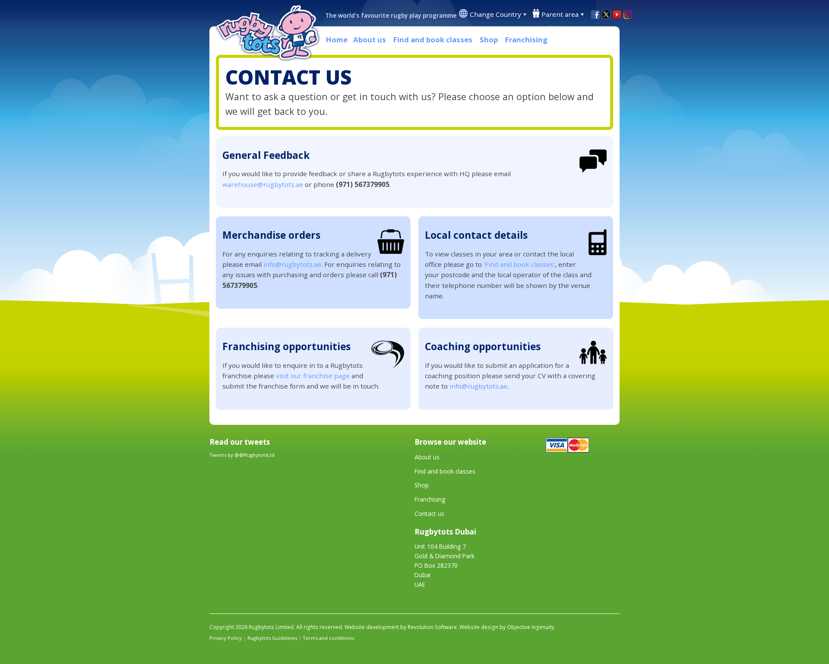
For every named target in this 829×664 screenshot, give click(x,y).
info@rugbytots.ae (292, 264)
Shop (489, 39)
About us (369, 39)
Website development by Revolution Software (401, 627)
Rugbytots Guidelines (272, 638)
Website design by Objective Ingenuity (506, 627)
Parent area (560, 14)
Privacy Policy (225, 638)
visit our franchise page (313, 375)
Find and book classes (432, 39)
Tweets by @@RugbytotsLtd (242, 455)
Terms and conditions (328, 638)
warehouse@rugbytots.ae (262, 184)
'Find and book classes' (519, 264)
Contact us (429, 513)
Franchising (526, 39)
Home (337, 39)
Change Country (495, 14)
